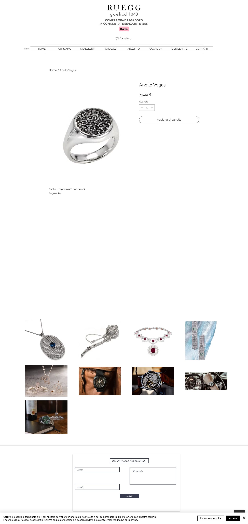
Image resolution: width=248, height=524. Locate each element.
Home (53, 70)
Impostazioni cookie (210, 518)
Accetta (233, 518)
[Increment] (152, 108)
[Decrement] (142, 108)
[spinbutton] (147, 108)
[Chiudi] (244, 518)
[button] (124, 38)
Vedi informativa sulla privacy (122, 519)
